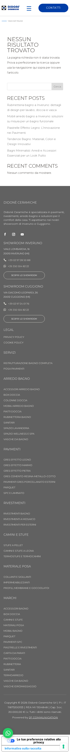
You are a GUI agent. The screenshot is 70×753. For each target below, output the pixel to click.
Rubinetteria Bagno (17, 417)
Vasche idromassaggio (20, 686)
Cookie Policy (14, 342)
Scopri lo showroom (24, 275)
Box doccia (12, 614)
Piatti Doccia (12, 411)
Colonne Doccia (15, 400)
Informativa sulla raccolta (23, 748)
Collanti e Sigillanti (17, 577)
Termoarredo (13, 675)
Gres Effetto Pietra (17, 470)
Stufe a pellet (13, 545)
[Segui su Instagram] (14, 234)
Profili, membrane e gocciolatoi (26, 588)
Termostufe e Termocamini (22, 556)
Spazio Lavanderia (16, 428)
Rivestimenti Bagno (17, 513)
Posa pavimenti (14, 368)
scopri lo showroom (24, 319)
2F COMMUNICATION (43, 717)
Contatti (53, 7)
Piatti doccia (12, 658)
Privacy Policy (14, 337)
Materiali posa (14, 625)
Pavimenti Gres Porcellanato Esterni (29, 482)
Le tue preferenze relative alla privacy (39, 740)
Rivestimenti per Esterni (20, 524)
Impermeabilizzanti (17, 582)
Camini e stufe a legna (19, 550)
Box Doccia (12, 394)
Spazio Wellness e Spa (19, 433)
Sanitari (9, 422)
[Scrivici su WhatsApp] (8, 733)
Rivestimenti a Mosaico (19, 519)
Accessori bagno (16, 608)
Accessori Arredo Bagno (22, 389)
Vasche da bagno (16, 439)
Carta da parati (14, 653)
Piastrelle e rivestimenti (20, 647)
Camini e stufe (13, 619)
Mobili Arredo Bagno (19, 406)
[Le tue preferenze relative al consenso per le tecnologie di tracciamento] (63, 746)
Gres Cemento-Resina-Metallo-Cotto (30, 476)
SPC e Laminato (14, 493)
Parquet (9, 487)
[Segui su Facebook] (5, 234)
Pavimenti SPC (13, 642)
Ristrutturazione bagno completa (28, 363)
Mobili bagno (13, 630)
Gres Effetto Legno (17, 459)
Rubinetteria (12, 664)
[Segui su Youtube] (22, 234)
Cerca (57, 86)
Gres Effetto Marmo (18, 465)
